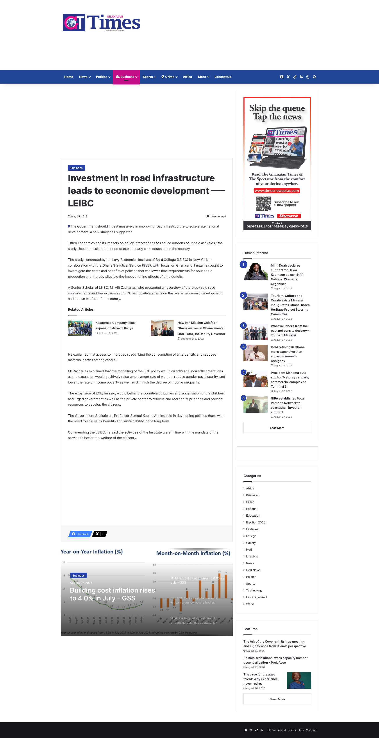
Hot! (249, 549)
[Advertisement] (233, 35)
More (202, 77)
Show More (277, 699)
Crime (169, 77)
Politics (101, 77)
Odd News (253, 570)
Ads (301, 730)
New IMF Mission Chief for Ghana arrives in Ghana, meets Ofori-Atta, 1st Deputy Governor (201, 328)
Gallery (251, 543)
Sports (148, 77)
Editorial (251, 509)
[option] (147, 592)
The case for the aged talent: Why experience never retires (260, 678)
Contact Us (223, 77)
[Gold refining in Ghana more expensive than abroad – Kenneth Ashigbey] (255, 353)
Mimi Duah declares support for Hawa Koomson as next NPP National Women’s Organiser (287, 274)
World (250, 604)
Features (252, 529)
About (282, 730)
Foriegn (251, 536)
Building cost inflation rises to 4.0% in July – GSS (112, 594)
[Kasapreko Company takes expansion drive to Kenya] (80, 328)
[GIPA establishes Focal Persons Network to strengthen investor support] (255, 404)
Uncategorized (256, 597)
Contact (311, 730)
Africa (187, 77)
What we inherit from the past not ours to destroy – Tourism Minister (290, 330)
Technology (254, 590)
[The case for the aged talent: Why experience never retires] (299, 680)
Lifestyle (252, 556)
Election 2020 (256, 522)
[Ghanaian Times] (101, 21)
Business (127, 77)
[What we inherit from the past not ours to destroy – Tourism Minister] (255, 332)
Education (253, 515)
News (83, 77)
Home (68, 77)
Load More (277, 428)
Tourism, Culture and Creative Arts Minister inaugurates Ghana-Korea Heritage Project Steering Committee (290, 305)
